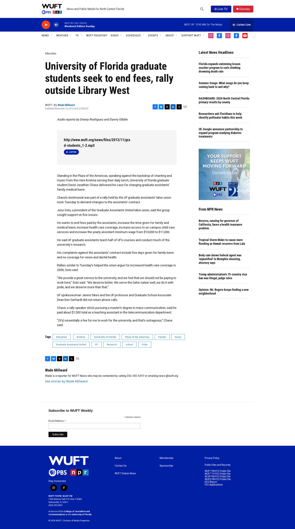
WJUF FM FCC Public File (217, 476)
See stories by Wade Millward (66, 381)
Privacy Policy (212, 458)
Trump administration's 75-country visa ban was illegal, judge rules (223, 276)
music (178, 337)
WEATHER (62, 35)
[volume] (56, 25)
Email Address (57, 421)
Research (112, 344)
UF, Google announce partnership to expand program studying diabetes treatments (221, 132)
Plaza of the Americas (137, 337)
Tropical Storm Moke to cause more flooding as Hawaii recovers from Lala (222, 241)
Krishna (81, 337)
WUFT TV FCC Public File (217, 474)
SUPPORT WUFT (191, 35)
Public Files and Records (217, 465)
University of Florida (105, 337)
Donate (244, 9)
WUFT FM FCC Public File (218, 471)
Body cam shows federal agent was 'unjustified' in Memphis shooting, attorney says (220, 258)
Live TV (222, 9)
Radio (115, 35)
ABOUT (169, 35)
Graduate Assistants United (71, 344)
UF (96, 344)
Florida (162, 337)
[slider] (61, 24)
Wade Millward (66, 105)
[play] (46, 25)
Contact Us (121, 465)
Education (50, 53)
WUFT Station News (125, 473)
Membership (166, 458)
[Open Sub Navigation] (51, 35)
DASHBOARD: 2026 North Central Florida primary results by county (224, 100)
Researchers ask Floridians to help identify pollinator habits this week (220, 115)
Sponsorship (166, 465)
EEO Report (211, 482)
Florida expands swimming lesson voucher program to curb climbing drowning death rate (219, 67)
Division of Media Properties (76, 520)
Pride (145, 344)
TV (77, 35)
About (118, 458)
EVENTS (153, 35)
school (129, 344)
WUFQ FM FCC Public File (218, 479)
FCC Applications (214, 484)
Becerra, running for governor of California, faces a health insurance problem (220, 224)
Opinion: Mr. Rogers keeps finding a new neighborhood (224, 291)
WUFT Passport (96, 35)
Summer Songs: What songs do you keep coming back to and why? (224, 85)
